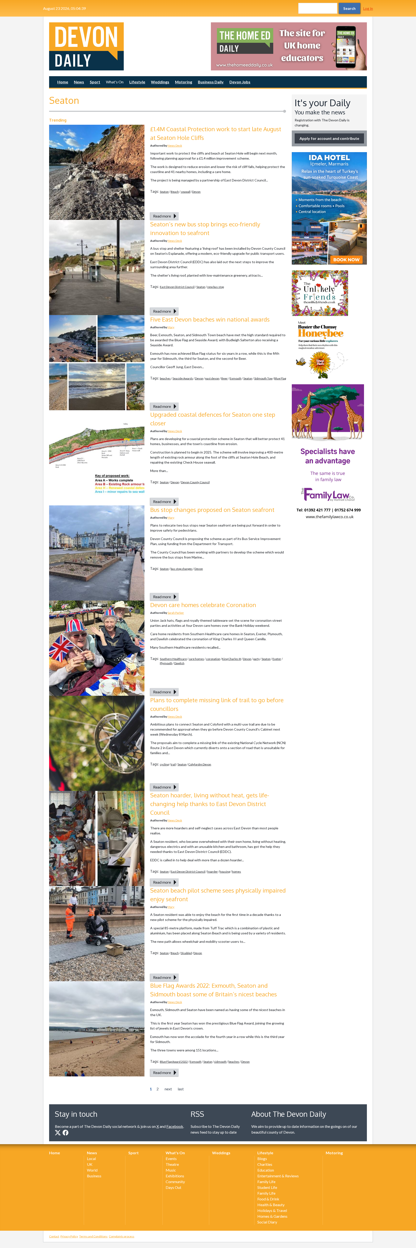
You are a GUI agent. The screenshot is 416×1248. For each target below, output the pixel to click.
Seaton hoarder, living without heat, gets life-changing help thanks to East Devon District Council (209, 803)
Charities (264, 1164)
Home (62, 82)
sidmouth (220, 1061)
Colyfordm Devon (199, 764)
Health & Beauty (271, 1204)
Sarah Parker (176, 613)
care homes (196, 659)
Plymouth (166, 663)
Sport (95, 82)
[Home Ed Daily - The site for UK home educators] (289, 46)
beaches (165, 378)
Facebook (174, 1126)
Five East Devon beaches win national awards (210, 319)
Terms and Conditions (93, 1236)
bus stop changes (182, 569)
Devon (196, 191)
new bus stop (215, 287)
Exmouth (235, 378)
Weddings (160, 82)
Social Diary (267, 1222)
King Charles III (231, 659)
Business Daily (211, 82)
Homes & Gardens (272, 1216)
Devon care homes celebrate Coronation (203, 604)
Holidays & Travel (272, 1210)
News (79, 82)
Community (175, 1181)
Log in (368, 8)
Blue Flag (280, 378)
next (168, 1089)
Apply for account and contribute (329, 138)
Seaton (164, 191)
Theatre (172, 1164)
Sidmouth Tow (263, 378)
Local (91, 1158)
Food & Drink (268, 1199)
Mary (171, 327)
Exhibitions (175, 1175)
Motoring (183, 82)
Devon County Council (195, 482)
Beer (224, 378)
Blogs (262, 1158)
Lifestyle (137, 82)
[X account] (58, 1133)
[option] (289, 46)
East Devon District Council (177, 287)
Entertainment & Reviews (278, 1175)
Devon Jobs (239, 82)
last (181, 1089)
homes (236, 871)
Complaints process (121, 1236)
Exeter (277, 659)
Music (171, 1170)
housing (225, 871)
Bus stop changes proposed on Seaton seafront (212, 509)
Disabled (186, 953)
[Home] (127, 46)
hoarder (212, 871)
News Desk (175, 145)
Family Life (266, 1181)
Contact (54, 1236)
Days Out (173, 1187)
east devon (212, 378)
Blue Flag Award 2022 (174, 1061)
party (256, 659)
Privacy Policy (69, 1236)
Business (94, 1175)
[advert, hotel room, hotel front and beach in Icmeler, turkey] (329, 208)
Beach (175, 191)
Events (171, 1158)
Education (265, 1170)
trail (173, 764)
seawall (185, 191)
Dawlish (179, 663)
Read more (162, 216)
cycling (164, 764)
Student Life (267, 1187)
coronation (213, 659)
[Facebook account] (65, 1133)
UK (89, 1164)
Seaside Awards (183, 378)
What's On (115, 82)
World (92, 1170)
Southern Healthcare (173, 659)
